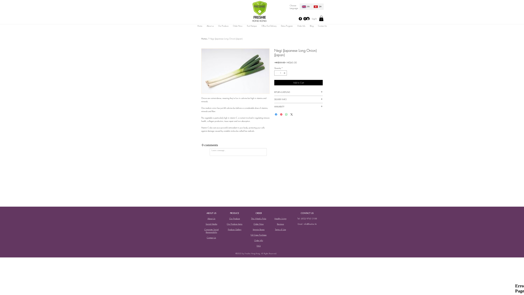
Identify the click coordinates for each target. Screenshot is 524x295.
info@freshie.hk (310, 224)
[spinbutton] (280, 73)
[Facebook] (300, 18)
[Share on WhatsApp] (286, 114)
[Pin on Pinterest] (281, 114)
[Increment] (284, 73)
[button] (321, 18)
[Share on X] (291, 114)
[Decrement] (276, 73)
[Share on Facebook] (276, 114)
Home (204, 38)
